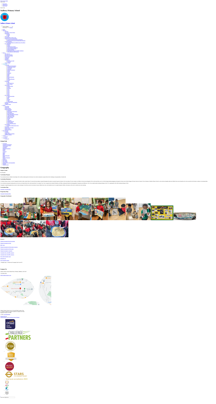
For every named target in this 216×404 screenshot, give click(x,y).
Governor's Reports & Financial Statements (15, 39)
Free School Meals (10, 113)
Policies (8, 44)
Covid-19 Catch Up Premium (12, 47)
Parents (4, 105)
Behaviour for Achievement (12, 111)
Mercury (8, 99)
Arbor (8, 119)
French (8, 72)
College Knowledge (10, 96)
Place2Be (6, 103)
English (4, 149)
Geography (9, 73)
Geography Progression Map (5, 193)
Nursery (8, 87)
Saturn (8, 100)
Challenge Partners (8, 41)
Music (8, 76)
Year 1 (8, 89)
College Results (10, 101)
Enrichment (7, 81)
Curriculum (7, 64)
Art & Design (5, 146)
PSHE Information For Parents (12, 114)
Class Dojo (7, 126)
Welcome (6, 31)
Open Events (7, 56)
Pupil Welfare (7, 124)
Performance (7, 33)
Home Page (5, 3)
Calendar (6, 131)
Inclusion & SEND (10, 49)
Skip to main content (4, 0)
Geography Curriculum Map (5, 189)
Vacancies (9, 61)
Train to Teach (7, 62)
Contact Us (5, 137)
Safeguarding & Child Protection (13, 51)
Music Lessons (9, 84)
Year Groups (7, 85)
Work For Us (7, 59)
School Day (7, 107)
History (8, 74)
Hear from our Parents (9, 55)
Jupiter (8, 97)
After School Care (10, 83)
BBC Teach (2, 245)
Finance (8, 45)
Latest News (7, 132)
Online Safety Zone (10, 116)
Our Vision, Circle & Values (10, 32)
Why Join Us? (7, 53)
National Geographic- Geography (6, 250)
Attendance (9, 110)
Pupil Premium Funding (11, 46)
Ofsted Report (5, 4)
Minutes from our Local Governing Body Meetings (16, 40)
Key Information (8, 43)
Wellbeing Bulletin (8, 134)
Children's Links (8, 104)
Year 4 (8, 92)
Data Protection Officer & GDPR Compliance (15, 50)
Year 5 (8, 93)
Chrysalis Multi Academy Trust (10, 37)
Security (8, 118)
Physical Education (10, 77)
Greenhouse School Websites (14, 317)
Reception (9, 88)
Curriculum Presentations (11, 65)
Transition (6, 58)
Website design (3, 316)
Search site (2, 397)
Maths (8, 75)
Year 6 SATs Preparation (11, 123)
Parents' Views (7, 128)
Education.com (3, 258)
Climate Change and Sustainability (11, 102)
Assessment (9, 120)
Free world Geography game (5, 256)
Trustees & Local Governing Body (11, 38)
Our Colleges (7, 95)
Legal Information (7, 314)
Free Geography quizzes (4, 260)
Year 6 (8, 94)
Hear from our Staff (10, 60)
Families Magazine (10, 121)
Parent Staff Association (9, 127)
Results (8, 34)
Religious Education (10, 79)
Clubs (8, 82)
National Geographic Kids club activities (7, 241)
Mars (8, 98)
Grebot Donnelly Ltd (4, 317)
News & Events (5, 130)
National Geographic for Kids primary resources (9, 247)
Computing (5, 147)
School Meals (9, 112)
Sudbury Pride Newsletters (9, 133)
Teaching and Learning (11, 66)
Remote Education (8, 129)
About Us (4, 30)
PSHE (8, 78)
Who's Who (7, 36)
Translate (11, 27)
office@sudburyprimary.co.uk (5, 275)
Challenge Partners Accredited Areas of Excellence (16, 42)
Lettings (4, 135)
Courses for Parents (10, 115)
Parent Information (8, 109)
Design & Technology (7, 148)
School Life (5, 63)
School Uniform (8, 108)
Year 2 (8, 90)
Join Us (4, 52)
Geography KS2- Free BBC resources (7, 254)
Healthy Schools (10, 117)
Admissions (7, 57)
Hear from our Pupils (8, 54)
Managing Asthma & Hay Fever (13, 125)
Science (8, 80)
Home (4, 29)
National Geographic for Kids (5, 243)
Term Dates (7, 106)
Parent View (5, 5)
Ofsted (8, 35)
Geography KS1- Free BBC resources (7, 252)
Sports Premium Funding (11, 48)
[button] (5, 7)
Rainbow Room (10, 86)
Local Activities (10, 122)
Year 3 (8, 91)
